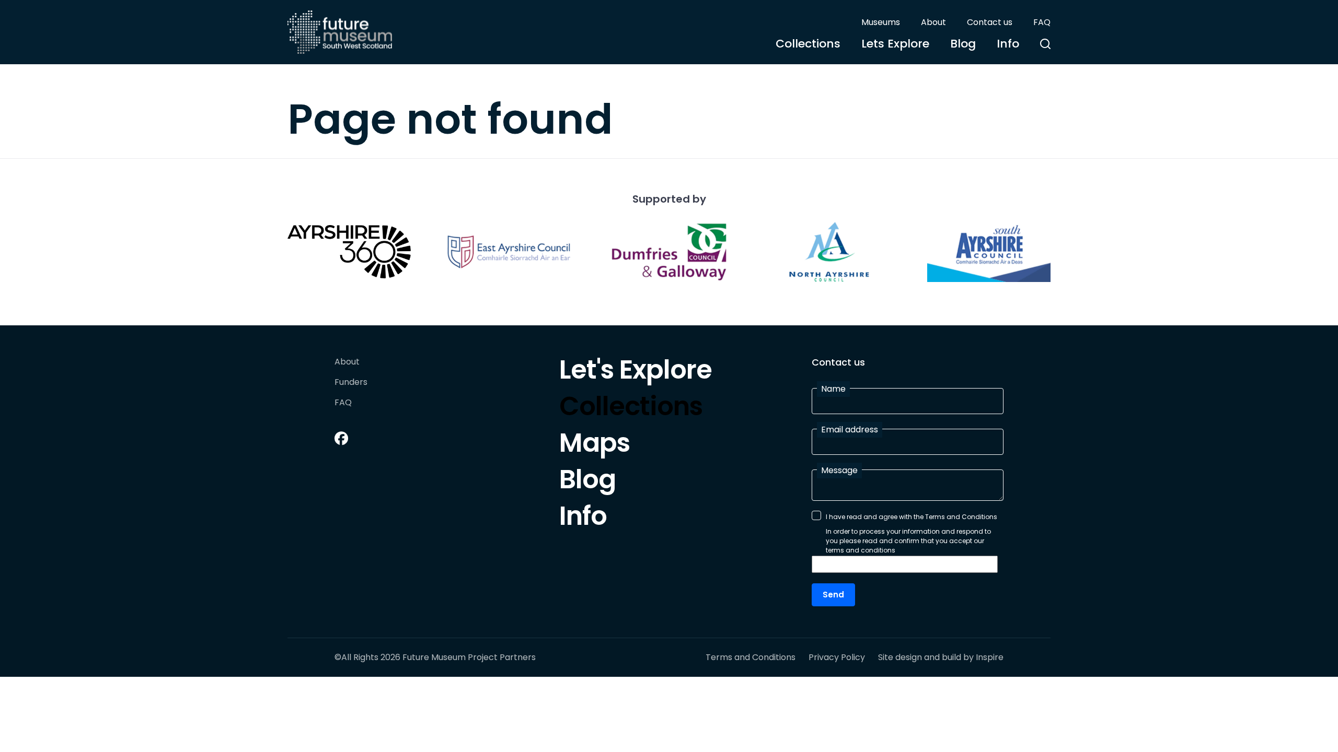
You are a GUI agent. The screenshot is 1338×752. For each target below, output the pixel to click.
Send (833, 594)
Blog (963, 44)
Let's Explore (635, 372)
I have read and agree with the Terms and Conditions (911, 516)
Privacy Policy (837, 657)
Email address (849, 430)
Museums (880, 22)
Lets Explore (895, 44)
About (933, 22)
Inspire (990, 657)
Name (833, 389)
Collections (808, 44)
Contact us (989, 22)
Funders (350, 382)
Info (1008, 44)
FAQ (1042, 22)
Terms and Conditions (750, 657)
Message (839, 470)
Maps (594, 445)
